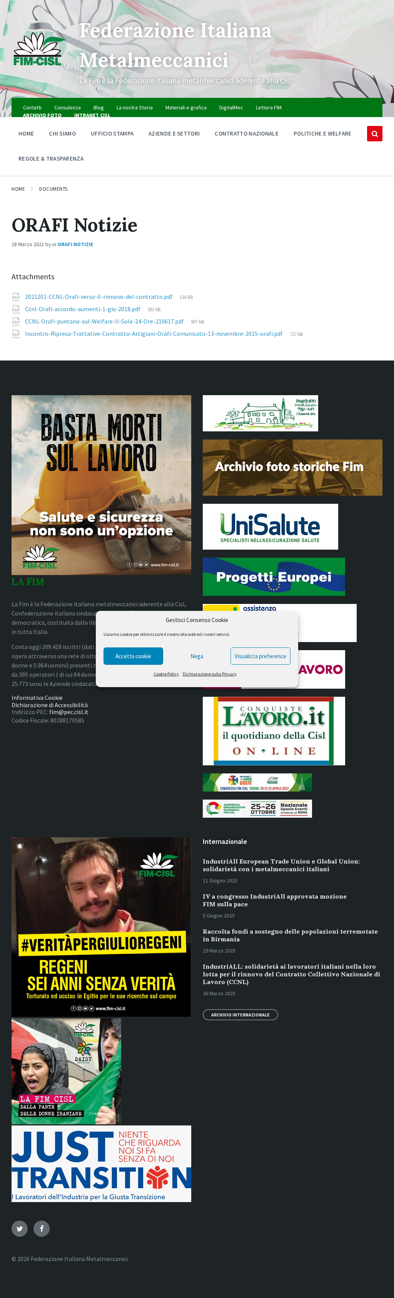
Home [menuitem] (26, 133)
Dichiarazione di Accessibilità (50, 705)
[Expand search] (374, 133)
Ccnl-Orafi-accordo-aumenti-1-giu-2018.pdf (83, 309)
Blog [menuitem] (98, 107)
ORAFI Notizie (75, 244)
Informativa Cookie (37, 697)
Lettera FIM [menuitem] (269, 107)
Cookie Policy (166, 674)
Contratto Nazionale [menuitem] (247, 133)
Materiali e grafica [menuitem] (186, 107)
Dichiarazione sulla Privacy (210, 674)
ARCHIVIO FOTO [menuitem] (42, 115)
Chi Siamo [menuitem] (62, 133)
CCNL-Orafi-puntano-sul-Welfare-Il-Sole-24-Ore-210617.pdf (105, 321)
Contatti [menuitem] (32, 107)
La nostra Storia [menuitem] (135, 107)
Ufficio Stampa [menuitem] (112, 133)
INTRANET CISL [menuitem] (92, 115)
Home (18, 189)
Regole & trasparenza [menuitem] (50, 158)
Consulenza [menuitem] (67, 107)
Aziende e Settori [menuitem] (174, 133)
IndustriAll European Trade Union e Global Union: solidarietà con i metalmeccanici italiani (281, 865)
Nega (196, 656)
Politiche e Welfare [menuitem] (323, 133)
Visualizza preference (260, 656)
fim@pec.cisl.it (68, 712)
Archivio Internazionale (240, 1015)
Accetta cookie (133, 656)
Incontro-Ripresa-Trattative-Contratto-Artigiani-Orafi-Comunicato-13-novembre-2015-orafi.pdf (154, 333)
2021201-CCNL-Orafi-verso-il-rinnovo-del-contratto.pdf (99, 296)
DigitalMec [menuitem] (231, 107)
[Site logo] (40, 69)
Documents (53, 189)
